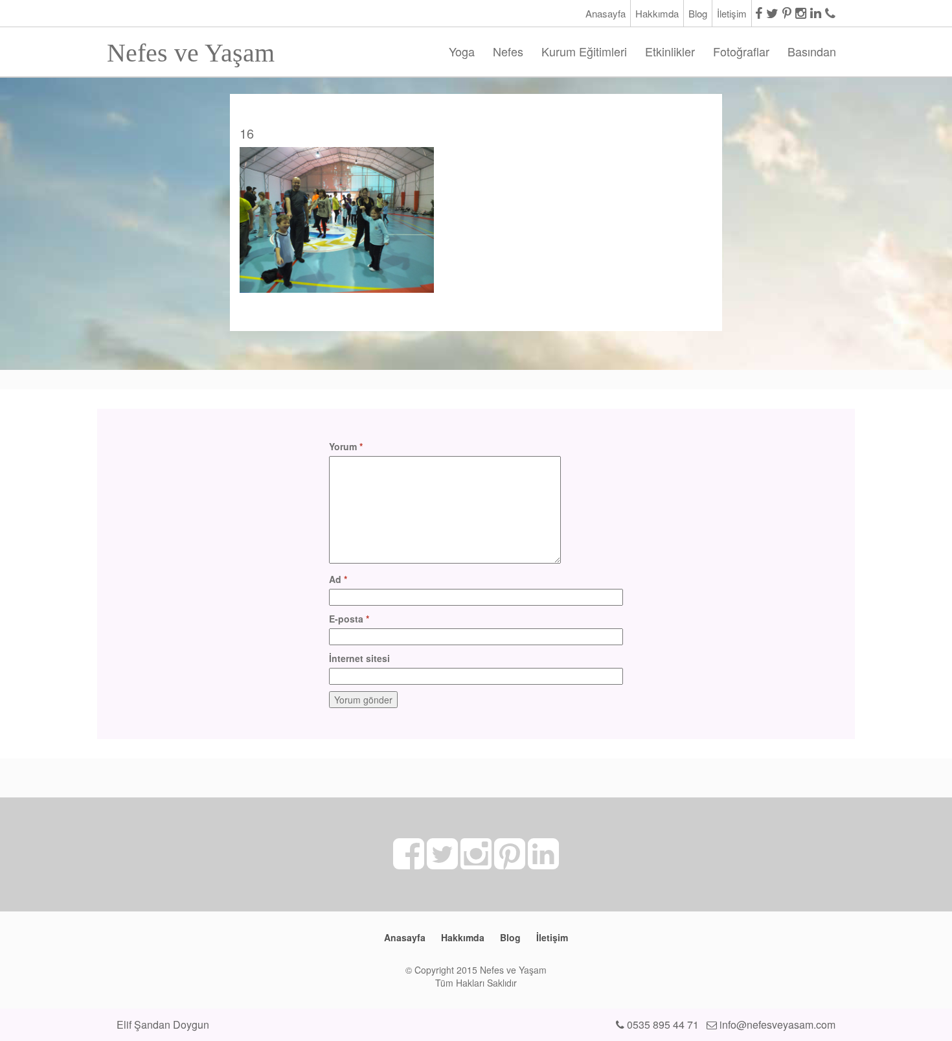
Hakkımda (657, 13)
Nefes (508, 51)
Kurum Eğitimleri (584, 51)
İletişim (732, 13)
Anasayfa (605, 13)
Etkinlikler (670, 51)
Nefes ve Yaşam (191, 49)
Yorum (346, 446)
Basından (812, 51)
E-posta (349, 618)
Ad (338, 579)
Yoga (462, 51)
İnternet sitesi (359, 658)
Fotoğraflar (741, 51)
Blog (697, 13)
